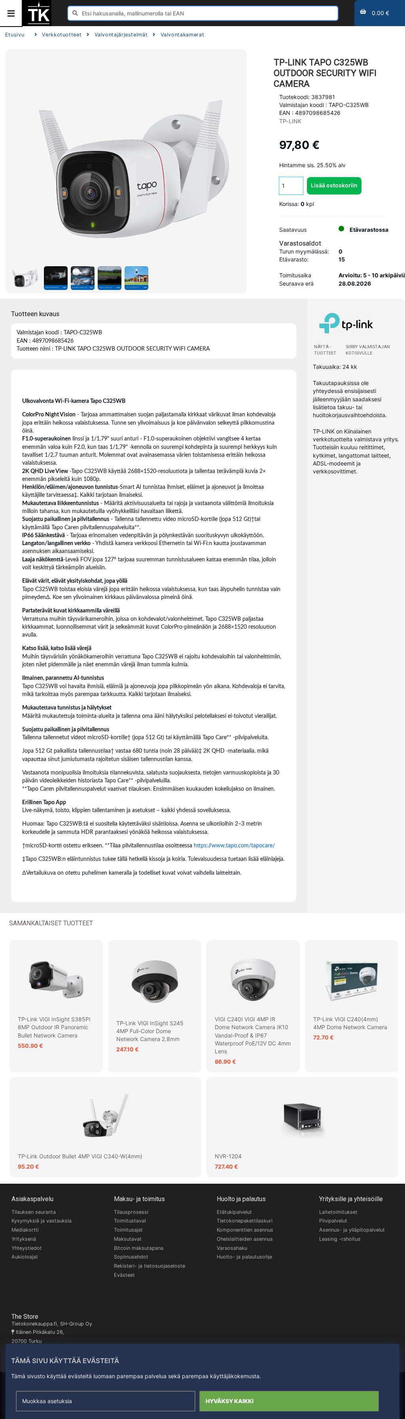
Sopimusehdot (131, 1257)
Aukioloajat (24, 1257)
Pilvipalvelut (333, 1221)
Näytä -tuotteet (325, 350)
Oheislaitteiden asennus (245, 1239)
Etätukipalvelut (234, 1212)
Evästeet (124, 1275)
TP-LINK (290, 121)
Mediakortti (25, 1230)
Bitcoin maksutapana (138, 1248)
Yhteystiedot (26, 1248)
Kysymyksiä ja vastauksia (41, 1221)
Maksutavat (128, 1239)
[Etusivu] (38, 23)
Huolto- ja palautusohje (244, 1257)
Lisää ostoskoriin (334, 185)
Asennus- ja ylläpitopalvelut (352, 1230)
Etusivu (14, 35)
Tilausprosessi (131, 1212)
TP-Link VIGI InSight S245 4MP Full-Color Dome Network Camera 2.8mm (150, 1031)
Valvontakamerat (182, 35)
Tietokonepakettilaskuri (245, 1221)
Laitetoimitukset (338, 1212)
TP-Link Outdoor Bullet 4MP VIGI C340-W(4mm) (80, 1156)
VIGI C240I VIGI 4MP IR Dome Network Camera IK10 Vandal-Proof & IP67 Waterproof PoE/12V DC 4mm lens (253, 1035)
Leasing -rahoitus (340, 1239)
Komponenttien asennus (245, 1230)
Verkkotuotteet (61, 35)
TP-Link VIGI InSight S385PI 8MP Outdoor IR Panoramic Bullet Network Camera (54, 1027)
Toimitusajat (128, 1230)
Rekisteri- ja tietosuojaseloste (149, 1266)
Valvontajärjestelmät (121, 35)
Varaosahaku (232, 1248)
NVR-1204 (228, 1156)
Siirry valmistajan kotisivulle (368, 350)
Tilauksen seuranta (33, 1212)
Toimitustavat (130, 1221)
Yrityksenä (23, 1239)
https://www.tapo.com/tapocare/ (234, 846)
